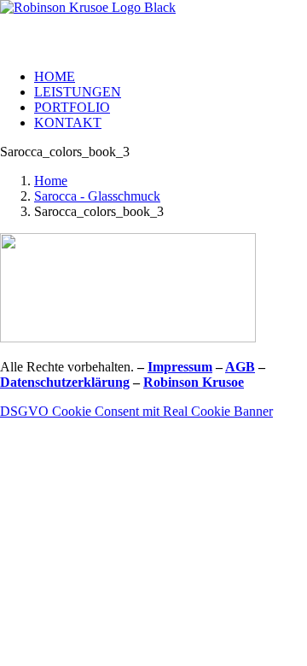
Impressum (180, 366)
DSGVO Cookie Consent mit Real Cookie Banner (136, 411)
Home (54, 76)
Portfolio (72, 107)
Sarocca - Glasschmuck (97, 196)
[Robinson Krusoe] (153, 28)
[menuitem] (170, 77)
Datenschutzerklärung (65, 382)
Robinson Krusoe (193, 382)
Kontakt (67, 122)
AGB (240, 366)
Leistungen (77, 92)
